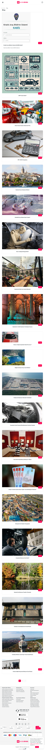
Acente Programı (29, 728)
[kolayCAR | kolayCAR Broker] (22, 749)
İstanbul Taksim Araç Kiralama (7, 691)
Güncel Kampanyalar (19, 689)
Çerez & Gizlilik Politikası (34, 694)
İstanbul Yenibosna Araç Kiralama (7, 689)
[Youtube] (25, 724)
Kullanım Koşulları (33, 695)
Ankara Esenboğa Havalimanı (7, 700)
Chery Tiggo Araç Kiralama (34, 705)
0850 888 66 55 (24, 709)
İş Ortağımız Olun (3, 728)
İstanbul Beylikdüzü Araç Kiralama (7, 690)
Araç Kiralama (18, 699)
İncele (40, 93)
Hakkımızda (32, 689)
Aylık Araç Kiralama (19, 728)
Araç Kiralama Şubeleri (20, 700)
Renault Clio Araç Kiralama (34, 700)
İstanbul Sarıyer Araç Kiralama (7, 696)
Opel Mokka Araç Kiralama (34, 704)
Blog (31, 691)
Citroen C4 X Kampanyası (20, 691)
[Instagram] (16, 724)
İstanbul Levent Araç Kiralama (7, 694)
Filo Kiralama (11, 728)
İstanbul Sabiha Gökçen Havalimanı (8, 699)
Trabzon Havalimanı (5, 705)
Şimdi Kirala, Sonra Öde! (20, 690)
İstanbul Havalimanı (5, 701)
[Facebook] (28, 724)
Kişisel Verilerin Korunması (34, 692)
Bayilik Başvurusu (37, 728)
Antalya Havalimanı (5, 704)
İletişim (31, 696)
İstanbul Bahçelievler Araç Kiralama (7, 695)
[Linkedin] (22, 724)
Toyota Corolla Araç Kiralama (35, 701)
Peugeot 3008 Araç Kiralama (34, 706)
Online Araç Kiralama (19, 701)
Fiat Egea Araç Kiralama (34, 699)
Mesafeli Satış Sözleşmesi (34, 690)
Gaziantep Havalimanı (5, 706)
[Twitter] (19, 724)
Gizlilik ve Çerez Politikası (34, 743)
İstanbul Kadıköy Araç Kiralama (7, 692)
